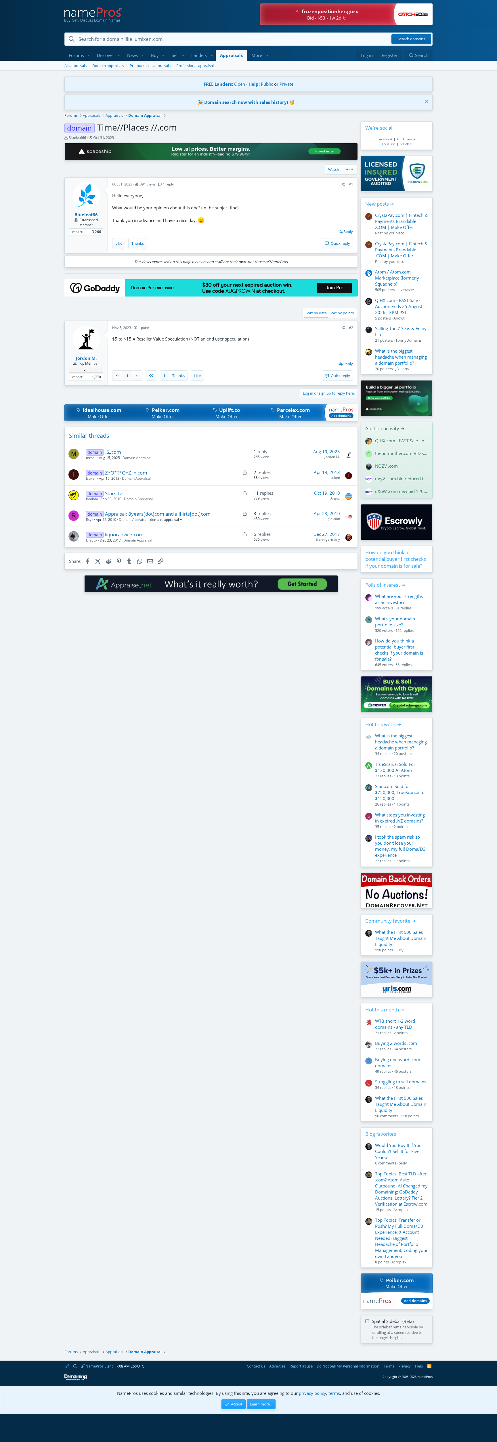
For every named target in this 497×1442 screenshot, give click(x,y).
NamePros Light (99, 1366)
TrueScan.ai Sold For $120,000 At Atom (395, 767)
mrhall (91, 457)
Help (419, 1366)
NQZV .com (386, 466)
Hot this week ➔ (383, 724)
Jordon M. (332, 456)
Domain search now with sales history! (246, 102)
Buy (155, 55)
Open (239, 84)
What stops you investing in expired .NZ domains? (400, 818)
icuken (91, 478)
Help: (254, 84)
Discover (105, 55)
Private (286, 84)
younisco (396, 233)
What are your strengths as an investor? (399, 599)
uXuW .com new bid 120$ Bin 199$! (401, 491)
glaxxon (334, 518)
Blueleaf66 (77, 137)
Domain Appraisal (137, 457)
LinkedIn (409, 139)
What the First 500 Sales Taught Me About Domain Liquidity (400, 938)
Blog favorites (380, 1134)
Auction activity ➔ (384, 428)
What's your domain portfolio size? (395, 622)
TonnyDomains (408, 340)
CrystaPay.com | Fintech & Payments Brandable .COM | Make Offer (401, 221)
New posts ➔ (379, 203)
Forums (76, 55)
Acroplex (400, 1209)
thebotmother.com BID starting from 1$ (401, 453)
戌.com (113, 452)
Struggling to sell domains (400, 1082)
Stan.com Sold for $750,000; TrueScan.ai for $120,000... (400, 792)
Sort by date (316, 312)
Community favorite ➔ (390, 920)
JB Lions (402, 368)
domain (156, 519)
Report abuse (301, 1366)
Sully (399, 950)
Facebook (385, 139)
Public (267, 84)
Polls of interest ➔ (385, 585)
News (132, 55)
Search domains (411, 39)
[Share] (343, 184)
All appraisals (75, 65)
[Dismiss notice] (425, 102)
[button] (89, 55)
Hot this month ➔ (384, 1009)
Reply (348, 231)
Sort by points (342, 312)
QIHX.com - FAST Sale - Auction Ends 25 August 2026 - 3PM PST (398, 306)
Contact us (256, 1366)
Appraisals (231, 55)
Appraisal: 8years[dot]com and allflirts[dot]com (158, 513)
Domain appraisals (108, 65)
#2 (351, 327)
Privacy (404, 1366)
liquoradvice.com (124, 534)
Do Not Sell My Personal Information (348, 1366)
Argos (335, 498)
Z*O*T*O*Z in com (126, 472)
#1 (351, 184)
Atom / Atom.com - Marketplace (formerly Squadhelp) (397, 278)
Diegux (91, 540)
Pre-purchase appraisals (150, 65)
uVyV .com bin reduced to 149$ (401, 478)
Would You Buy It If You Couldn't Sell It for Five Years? (398, 1151)
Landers (199, 55)
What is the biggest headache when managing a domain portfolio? (401, 357)
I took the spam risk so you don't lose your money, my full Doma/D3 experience (400, 846)
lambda (92, 498)
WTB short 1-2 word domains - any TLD (395, 1024)
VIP (86, 370)
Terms (389, 1366)
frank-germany (328, 539)
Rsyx (89, 519)
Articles (405, 143)
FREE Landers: (218, 84)
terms (334, 1393)
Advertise (277, 1366)
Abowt (399, 318)
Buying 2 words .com (396, 1043)
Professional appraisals (195, 65)
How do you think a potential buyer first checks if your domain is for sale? (395, 559)
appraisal (171, 519)
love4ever (405, 289)
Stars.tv (113, 493)
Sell (175, 55)
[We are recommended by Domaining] (75, 1379)
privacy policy (312, 1393)
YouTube (389, 143)
